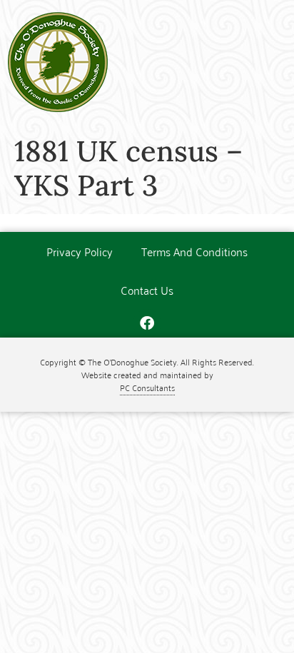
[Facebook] (147, 323)
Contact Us (147, 290)
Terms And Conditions (194, 251)
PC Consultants (147, 387)
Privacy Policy (79, 251)
